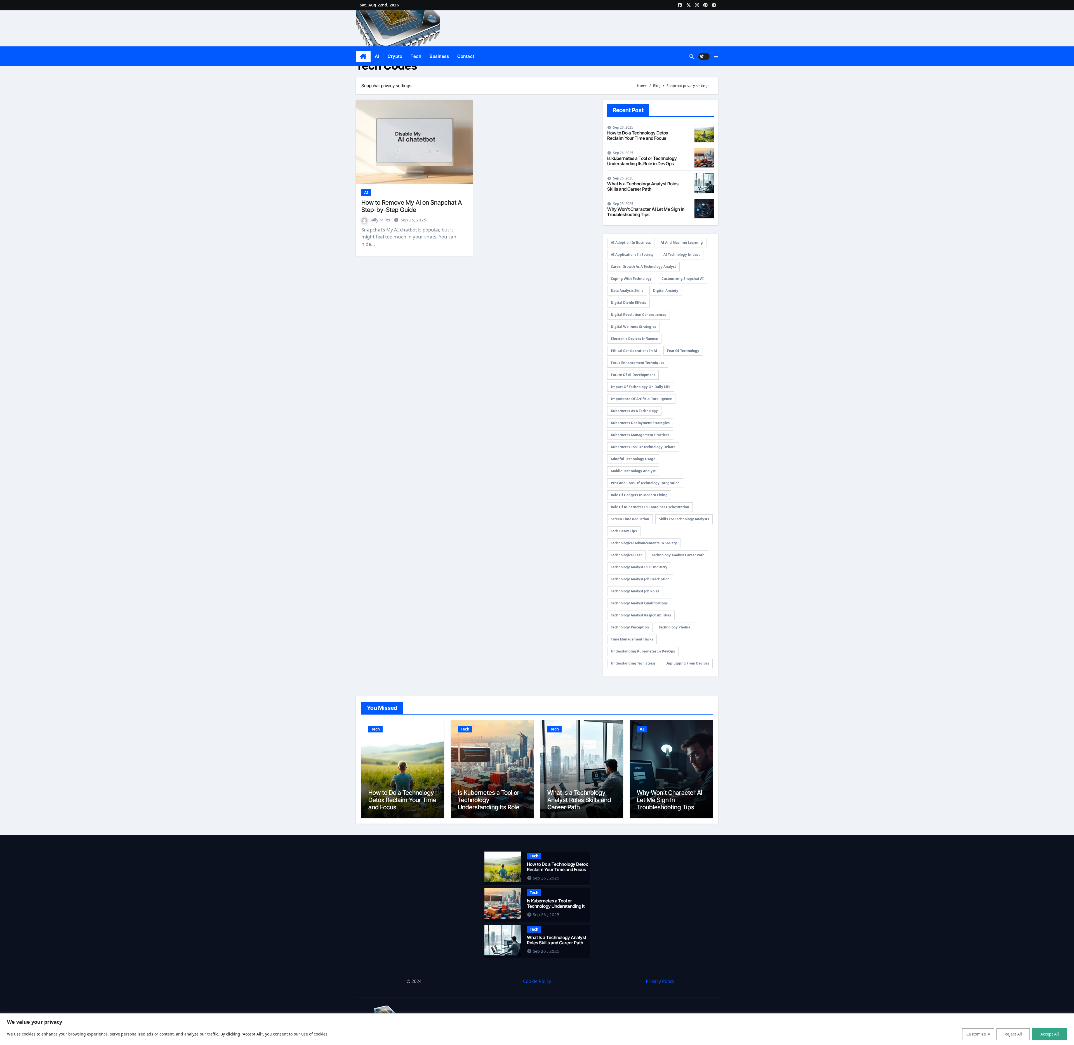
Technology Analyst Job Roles (635, 591)
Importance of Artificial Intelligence (641, 398)
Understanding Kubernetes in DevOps (643, 651)
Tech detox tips (624, 531)
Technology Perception (630, 627)
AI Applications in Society (632, 254)
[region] (537, 1029)
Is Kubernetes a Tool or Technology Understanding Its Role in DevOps (642, 160)
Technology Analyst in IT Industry (639, 567)
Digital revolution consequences (638, 314)
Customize (976, 1034)
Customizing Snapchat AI (682, 278)
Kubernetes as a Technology (634, 410)
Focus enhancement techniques (637, 362)
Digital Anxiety (665, 290)
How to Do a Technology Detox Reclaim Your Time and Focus (637, 135)
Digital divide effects (628, 302)
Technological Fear (626, 555)
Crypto (395, 56)
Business (439, 56)
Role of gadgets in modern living (639, 495)
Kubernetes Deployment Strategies (640, 422)
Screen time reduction (630, 519)
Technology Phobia (674, 627)
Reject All (1013, 1034)
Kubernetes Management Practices (640, 434)
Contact (465, 56)
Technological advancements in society (644, 543)
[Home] (363, 56)
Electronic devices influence (634, 338)
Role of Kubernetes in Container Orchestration (650, 507)
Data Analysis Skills (627, 290)
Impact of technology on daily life (640, 386)
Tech (416, 56)
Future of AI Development (633, 374)
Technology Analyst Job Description (640, 579)
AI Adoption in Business (631, 242)
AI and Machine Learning (682, 242)
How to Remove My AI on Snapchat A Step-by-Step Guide (411, 206)
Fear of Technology (683, 350)
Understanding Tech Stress (633, 663)
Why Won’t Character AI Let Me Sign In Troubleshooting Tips (645, 211)
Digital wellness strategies (633, 326)
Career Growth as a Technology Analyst (643, 266)
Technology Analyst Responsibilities (641, 615)
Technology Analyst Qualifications (639, 603)
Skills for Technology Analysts (684, 519)
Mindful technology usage (633, 459)
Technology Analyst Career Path (678, 555)
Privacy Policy (660, 981)
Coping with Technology (631, 278)
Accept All (1049, 1034)
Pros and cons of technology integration (645, 483)
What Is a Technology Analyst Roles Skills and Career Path (643, 186)
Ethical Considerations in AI (634, 350)
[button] (716, 56)
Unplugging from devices (687, 663)
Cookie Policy (537, 981)
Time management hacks (632, 639)
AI (377, 56)
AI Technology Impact (681, 254)
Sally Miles (380, 220)
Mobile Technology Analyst (633, 471)
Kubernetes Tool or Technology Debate (643, 447)
